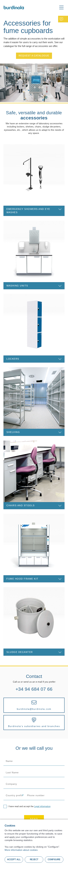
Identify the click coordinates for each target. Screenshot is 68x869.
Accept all (14, 859)
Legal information (42, 806)
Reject (34, 859)
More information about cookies (21, 850)
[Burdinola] (13, 7)
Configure (54, 859)
